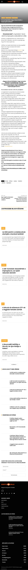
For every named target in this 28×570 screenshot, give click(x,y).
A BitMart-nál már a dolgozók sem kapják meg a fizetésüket (18, 407)
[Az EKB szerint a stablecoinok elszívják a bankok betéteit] (14, 221)
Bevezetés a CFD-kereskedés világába (17, 427)
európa (15, 181)
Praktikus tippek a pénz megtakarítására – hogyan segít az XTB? (17, 420)
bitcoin (6, 181)
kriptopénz (9, 182)
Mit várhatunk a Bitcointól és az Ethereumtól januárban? (18, 453)
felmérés (20, 181)
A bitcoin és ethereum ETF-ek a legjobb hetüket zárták (13, 308)
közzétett (20, 50)
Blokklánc (4, 340)
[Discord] (2, 493)
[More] (17, 189)
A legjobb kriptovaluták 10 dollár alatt (17, 444)
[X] (14, 189)
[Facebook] (11, 189)
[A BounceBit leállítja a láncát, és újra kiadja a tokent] (14, 333)
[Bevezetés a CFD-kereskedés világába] (5, 429)
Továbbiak (13, 364)
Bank (3, 228)
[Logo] (14, 2)
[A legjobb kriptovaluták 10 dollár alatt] (5, 446)
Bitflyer (10, 181)
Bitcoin (3, 17)
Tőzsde (3, 265)
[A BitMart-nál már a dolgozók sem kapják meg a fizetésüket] (5, 409)
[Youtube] (14, 493)
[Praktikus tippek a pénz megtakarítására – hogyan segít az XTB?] (5, 420)
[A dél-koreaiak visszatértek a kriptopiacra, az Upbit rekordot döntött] (14, 257)
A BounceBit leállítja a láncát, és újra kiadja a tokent (11, 346)
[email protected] (10, 490)
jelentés (3, 182)
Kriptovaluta (14, 17)
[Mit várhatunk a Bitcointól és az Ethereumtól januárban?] (5, 455)
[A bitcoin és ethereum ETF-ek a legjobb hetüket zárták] (14, 296)
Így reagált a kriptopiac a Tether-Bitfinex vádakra (7, 198)
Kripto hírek (8, 17)
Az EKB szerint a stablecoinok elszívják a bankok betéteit (13, 233)
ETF (3, 303)
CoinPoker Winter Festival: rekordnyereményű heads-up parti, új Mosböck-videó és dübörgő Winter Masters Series (18, 437)
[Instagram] (7, 493)
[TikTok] (9, 493)
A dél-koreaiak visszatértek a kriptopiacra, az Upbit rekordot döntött (14, 271)
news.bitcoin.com (8, 146)
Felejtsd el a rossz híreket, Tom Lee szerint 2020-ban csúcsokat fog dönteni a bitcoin (21, 199)
